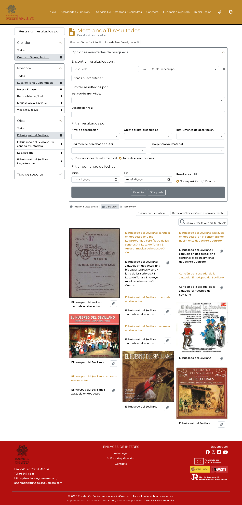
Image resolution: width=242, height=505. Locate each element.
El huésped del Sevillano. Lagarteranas (39, 161)
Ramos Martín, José (39, 97)
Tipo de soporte (30, 174)
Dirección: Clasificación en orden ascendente (198, 213)
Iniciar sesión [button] (203, 12)
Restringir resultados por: (39, 31)
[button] (220, 12)
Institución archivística (86, 93)
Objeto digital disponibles (141, 129)
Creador (23, 43)
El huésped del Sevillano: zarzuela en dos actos (147, 328)
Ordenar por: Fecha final (151, 213)
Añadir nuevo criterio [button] (87, 78)
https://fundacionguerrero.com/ (35, 478)
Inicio (52, 12)
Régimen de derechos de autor (92, 144)
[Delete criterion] (224, 69)
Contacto (152, 12)
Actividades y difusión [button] (75, 12)
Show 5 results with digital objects (206, 222)
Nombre (24, 68)
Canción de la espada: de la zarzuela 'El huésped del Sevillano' (201, 275)
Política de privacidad (121, 458)
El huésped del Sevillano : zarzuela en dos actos (148, 299)
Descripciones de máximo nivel (96, 158)
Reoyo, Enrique (39, 90)
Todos (21, 50)
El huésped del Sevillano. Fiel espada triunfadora (39, 144)
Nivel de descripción (84, 129)
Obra (21, 121)
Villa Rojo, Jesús (39, 110)
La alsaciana (39, 153)
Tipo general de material (166, 144)
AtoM (111, 500)
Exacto (210, 181)
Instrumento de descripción (195, 129)
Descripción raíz (82, 107)
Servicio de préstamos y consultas (119, 12)
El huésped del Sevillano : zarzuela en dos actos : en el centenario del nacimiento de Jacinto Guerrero (202, 236)
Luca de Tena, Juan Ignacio (39, 83)
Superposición (189, 181)
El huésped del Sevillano (39, 136)
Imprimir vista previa (85, 206)
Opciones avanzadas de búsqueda (99, 52)
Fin (126, 173)
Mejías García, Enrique (39, 104)
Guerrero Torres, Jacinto (39, 58)
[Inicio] (19, 12)
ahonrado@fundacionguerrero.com (38, 482)
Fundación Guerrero (176, 12)
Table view (129, 206)
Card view (111, 206)
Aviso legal (121, 453)
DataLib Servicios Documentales (155, 500)
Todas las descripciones (138, 158)
